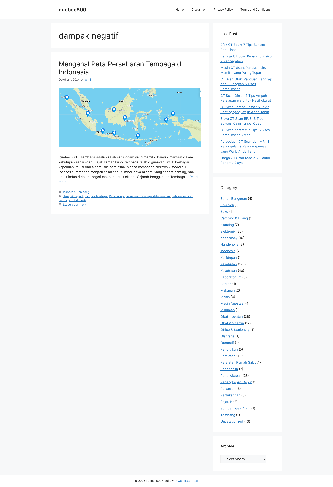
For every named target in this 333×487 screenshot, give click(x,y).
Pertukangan (230, 395)
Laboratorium (230, 277)
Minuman (227, 310)
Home (180, 9)
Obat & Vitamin (232, 323)
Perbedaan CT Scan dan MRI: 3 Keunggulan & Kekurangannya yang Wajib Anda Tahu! (244, 146)
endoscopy (228, 238)
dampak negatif (73, 196)
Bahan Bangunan (233, 199)
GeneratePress (188, 481)
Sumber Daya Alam (235, 408)
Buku (224, 212)
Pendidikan (229, 349)
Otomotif (227, 343)
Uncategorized (231, 421)
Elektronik (227, 231)
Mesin (225, 297)
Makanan (227, 290)
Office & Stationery (235, 330)
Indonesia (69, 192)
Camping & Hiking (234, 218)
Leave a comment (74, 204)
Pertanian (227, 389)
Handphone (229, 244)
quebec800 (72, 10)
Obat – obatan (231, 316)
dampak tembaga (96, 196)
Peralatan (227, 356)
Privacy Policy (223, 9)
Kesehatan (228, 264)
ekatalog (227, 225)
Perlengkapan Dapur (236, 382)
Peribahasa (229, 369)
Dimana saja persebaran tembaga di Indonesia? (139, 196)
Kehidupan (228, 258)
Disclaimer (199, 9)
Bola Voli (227, 205)
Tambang (83, 192)
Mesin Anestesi (232, 303)
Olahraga (227, 336)
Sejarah (226, 402)
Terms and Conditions (255, 9)
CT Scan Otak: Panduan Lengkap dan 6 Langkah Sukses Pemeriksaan (246, 84)
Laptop (225, 284)
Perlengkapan (231, 375)
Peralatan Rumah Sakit (238, 362)
